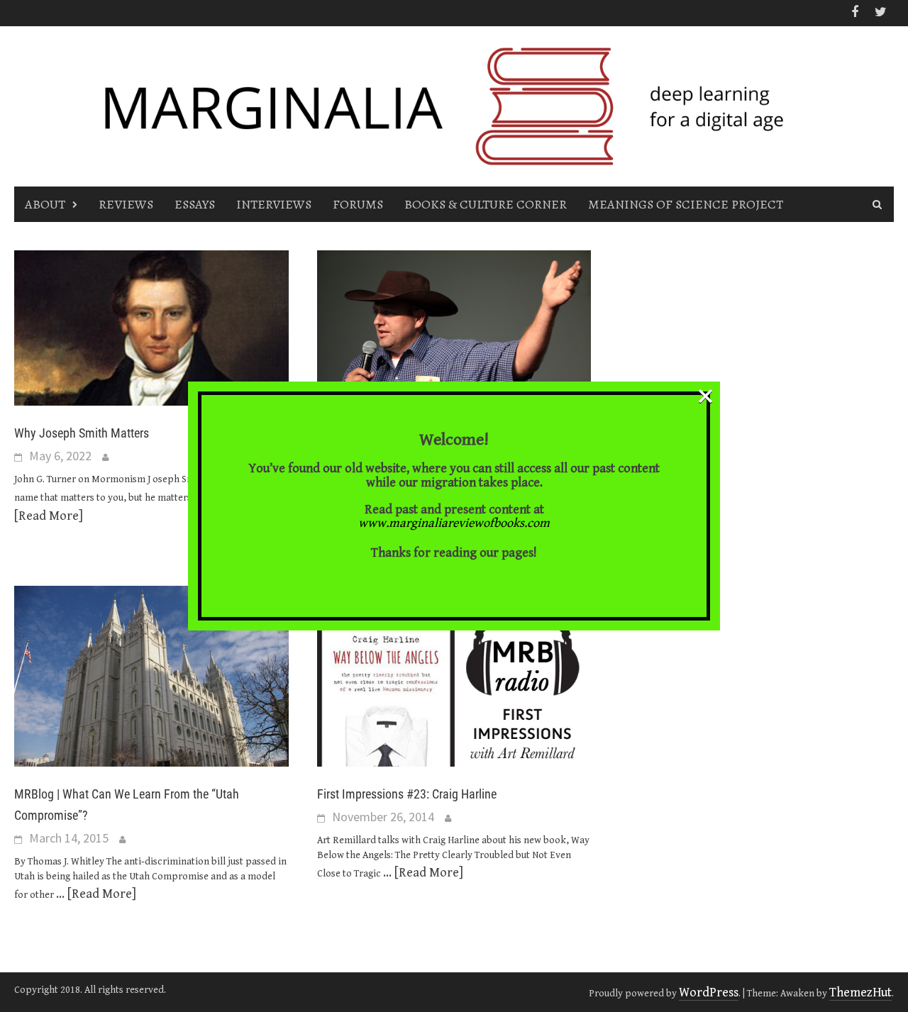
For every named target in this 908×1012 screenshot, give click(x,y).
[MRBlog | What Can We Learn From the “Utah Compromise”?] (151, 675)
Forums (358, 204)
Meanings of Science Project (685, 204)
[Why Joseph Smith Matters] (151, 326)
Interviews (273, 204)
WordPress (708, 992)
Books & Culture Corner (485, 204)
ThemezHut (860, 992)
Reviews (126, 204)
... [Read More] (96, 893)
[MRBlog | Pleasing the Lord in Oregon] (454, 339)
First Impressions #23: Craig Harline (407, 793)
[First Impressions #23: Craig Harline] (454, 675)
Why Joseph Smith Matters (81, 433)
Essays (195, 204)
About (45, 204)
